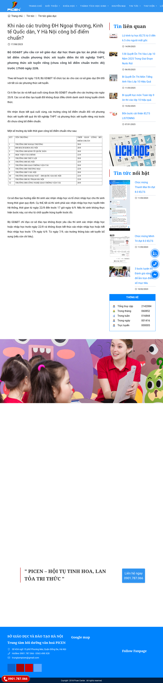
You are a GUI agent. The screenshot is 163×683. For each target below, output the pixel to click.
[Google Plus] (20, 668)
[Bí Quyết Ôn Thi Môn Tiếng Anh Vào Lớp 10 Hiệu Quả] (113, 77)
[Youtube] (37, 668)
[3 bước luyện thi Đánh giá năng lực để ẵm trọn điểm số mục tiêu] (119, 271)
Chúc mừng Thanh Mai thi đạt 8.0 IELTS (145, 187)
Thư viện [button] (149, 6)
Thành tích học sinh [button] (93, 6)
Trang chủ (35, 6)
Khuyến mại (119, 6)
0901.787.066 (17, 679)
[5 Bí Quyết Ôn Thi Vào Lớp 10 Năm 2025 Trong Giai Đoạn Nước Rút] (113, 53)
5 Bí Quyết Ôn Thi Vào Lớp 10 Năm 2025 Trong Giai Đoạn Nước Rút (138, 58)
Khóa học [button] (69, 6)
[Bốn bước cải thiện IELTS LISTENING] (113, 113)
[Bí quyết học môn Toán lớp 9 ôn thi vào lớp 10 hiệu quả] (113, 95)
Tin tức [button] (134, 6)
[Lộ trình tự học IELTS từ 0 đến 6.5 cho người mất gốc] (113, 35)
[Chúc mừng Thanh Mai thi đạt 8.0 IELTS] (119, 205)
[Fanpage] (11, 668)
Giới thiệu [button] (51, 6)
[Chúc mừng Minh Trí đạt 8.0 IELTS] (119, 248)
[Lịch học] (132, 151)
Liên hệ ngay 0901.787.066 (133, 575)
